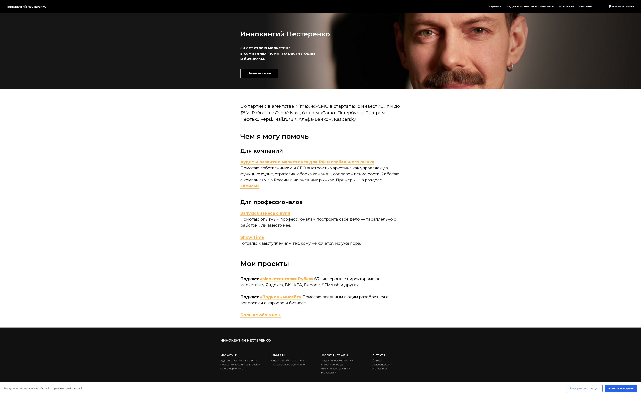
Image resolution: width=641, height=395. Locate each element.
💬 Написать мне (621, 6)
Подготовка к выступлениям (287, 364)
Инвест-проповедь (331, 364)
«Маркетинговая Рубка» (286, 278)
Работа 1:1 (566, 6)
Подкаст (495, 6)
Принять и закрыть (621, 388)
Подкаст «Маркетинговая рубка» (240, 364)
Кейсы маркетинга (231, 368)
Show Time (252, 237)
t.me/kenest (382, 368)
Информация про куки (584, 388)
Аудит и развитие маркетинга (238, 360)
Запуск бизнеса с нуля (265, 213)
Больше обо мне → (260, 314)
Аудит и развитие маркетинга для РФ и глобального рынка (307, 162)
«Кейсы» (249, 186)
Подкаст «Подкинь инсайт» (336, 360)
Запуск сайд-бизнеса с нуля (287, 360)
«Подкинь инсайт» (280, 296)
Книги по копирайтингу (335, 368)
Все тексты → (328, 372)
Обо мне (585, 6)
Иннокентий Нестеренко (27, 6)
